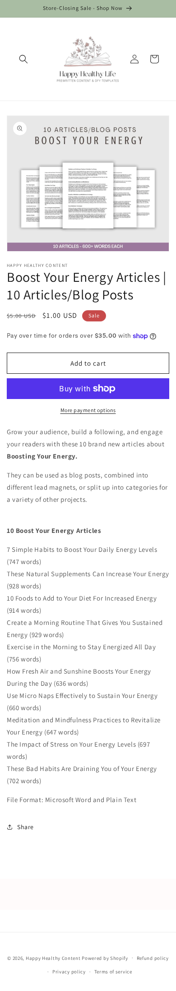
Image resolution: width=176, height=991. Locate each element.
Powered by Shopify (105, 957)
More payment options (88, 410)
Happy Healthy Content (53, 957)
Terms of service (113, 971)
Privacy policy (69, 971)
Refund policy (153, 958)
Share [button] (25, 827)
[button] (23, 59)
